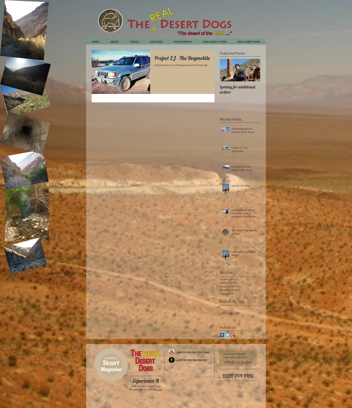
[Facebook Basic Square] (222, 335)
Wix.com (157, 389)
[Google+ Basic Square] (233, 335)
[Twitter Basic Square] (227, 335)
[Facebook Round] (172, 360)
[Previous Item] (225, 70)
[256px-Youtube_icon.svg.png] (172, 352)
